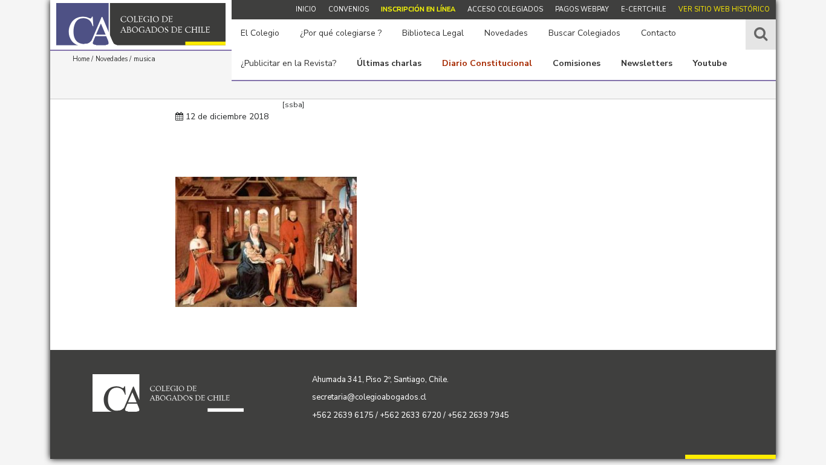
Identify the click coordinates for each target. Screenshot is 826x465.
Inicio (306, 9)
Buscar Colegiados (584, 33)
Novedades (506, 33)
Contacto (658, 33)
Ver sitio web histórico (724, 9)
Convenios (348, 9)
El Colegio (260, 33)
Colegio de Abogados (141, 24)
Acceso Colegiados (505, 9)
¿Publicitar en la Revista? (288, 63)
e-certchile (643, 9)
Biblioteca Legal (433, 33)
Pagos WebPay (582, 9)
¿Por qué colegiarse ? (341, 33)
